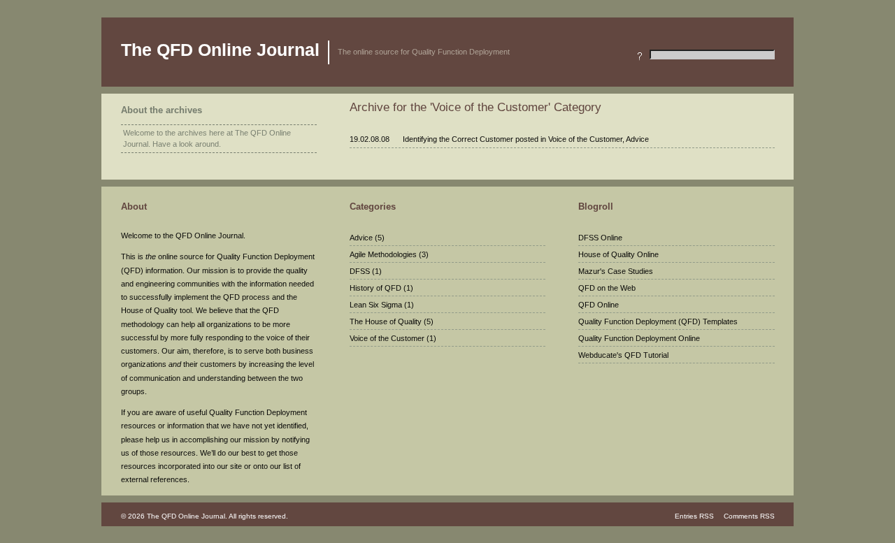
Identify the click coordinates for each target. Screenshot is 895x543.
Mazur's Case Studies (615, 271)
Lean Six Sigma (376, 305)
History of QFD (375, 288)
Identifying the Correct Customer (458, 139)
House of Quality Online (618, 254)
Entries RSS (694, 516)
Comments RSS (749, 516)
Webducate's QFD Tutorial (623, 355)
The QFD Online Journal (220, 50)
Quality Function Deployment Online (639, 338)
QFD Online (598, 305)
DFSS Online (600, 237)
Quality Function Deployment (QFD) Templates (658, 321)
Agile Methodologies (383, 254)
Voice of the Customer (585, 139)
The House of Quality (386, 321)
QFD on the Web (607, 288)
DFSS (360, 271)
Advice (637, 139)
